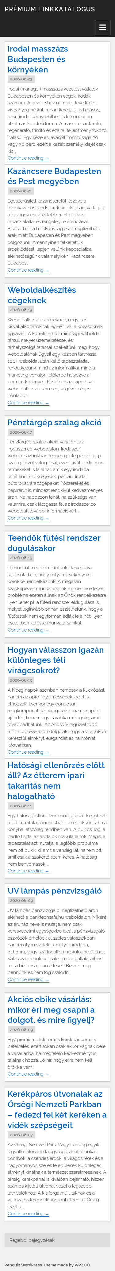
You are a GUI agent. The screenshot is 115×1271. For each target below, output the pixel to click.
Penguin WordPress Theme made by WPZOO (47, 1265)
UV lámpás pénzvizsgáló (55, 890)
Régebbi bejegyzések (32, 1240)
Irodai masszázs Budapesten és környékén (38, 59)
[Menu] (102, 27)
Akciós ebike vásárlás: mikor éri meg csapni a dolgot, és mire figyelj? (51, 1010)
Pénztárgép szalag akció (55, 422)
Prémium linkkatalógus (50, 9)
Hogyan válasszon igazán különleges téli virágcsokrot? (56, 660)
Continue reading (28, 158)
